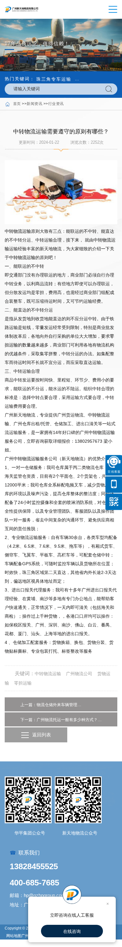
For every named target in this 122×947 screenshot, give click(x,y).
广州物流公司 (79, 673)
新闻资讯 (34, 104)
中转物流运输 (18, 231)
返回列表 (41, 734)
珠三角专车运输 (53, 79)
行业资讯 (56, 104)
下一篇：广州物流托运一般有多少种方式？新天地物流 (61, 719)
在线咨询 (72, 931)
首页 (17, 104)
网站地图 (13, 936)
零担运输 (23, 682)
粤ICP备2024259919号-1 (27, 943)
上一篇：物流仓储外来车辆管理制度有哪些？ (51, 704)
